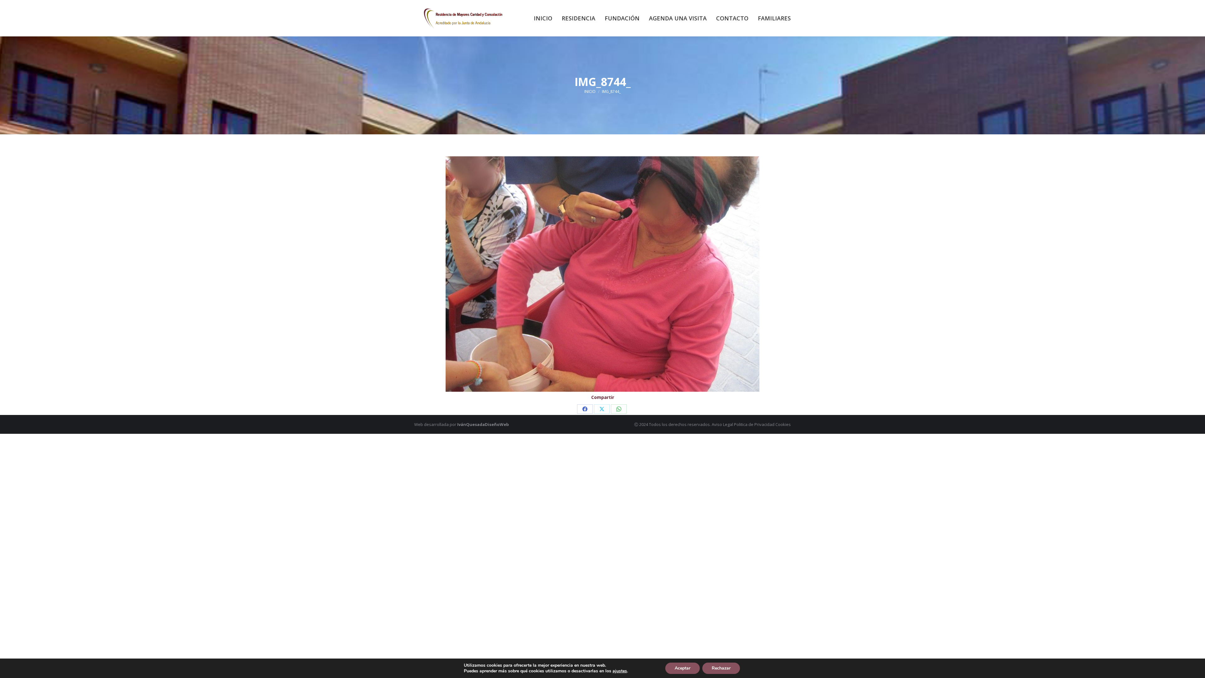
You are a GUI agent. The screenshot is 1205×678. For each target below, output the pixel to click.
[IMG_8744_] (602, 274)
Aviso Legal (722, 424)
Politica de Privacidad (754, 424)
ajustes (620, 671)
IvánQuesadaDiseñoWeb (483, 424)
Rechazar (721, 668)
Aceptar (682, 668)
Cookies (783, 424)
